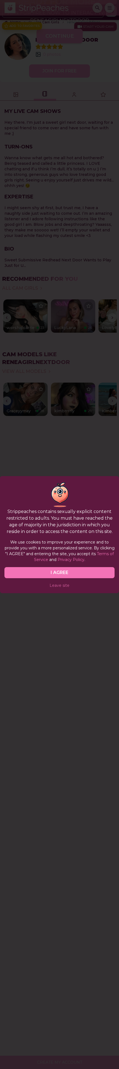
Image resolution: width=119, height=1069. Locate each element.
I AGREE (59, 572)
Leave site (59, 585)
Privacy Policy (71, 559)
